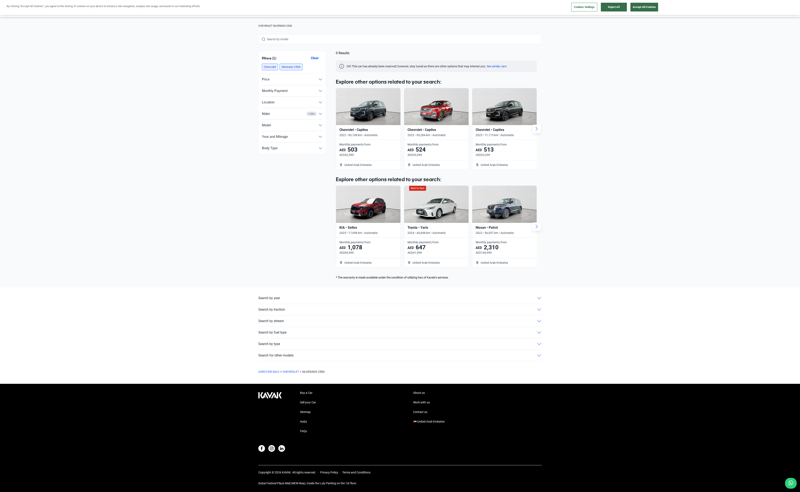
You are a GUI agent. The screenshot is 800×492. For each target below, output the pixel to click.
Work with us (421, 402)
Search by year (269, 298)
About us (419, 392)
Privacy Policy (329, 472)
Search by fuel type (272, 332)
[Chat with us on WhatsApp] (790, 483)
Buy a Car (306, 392)
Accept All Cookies (644, 7)
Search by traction (271, 309)
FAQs (303, 431)
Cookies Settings (584, 7)
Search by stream (271, 321)
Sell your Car (308, 402)
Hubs (303, 421)
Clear (315, 58)
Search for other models (276, 355)
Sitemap (305, 412)
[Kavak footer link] (270, 412)
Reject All (613, 7)
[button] (270, 67)
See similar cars (497, 66)
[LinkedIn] (281, 448)
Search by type (269, 344)
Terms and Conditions (356, 472)
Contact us (420, 412)
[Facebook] (261, 448)
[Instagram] (271, 448)
